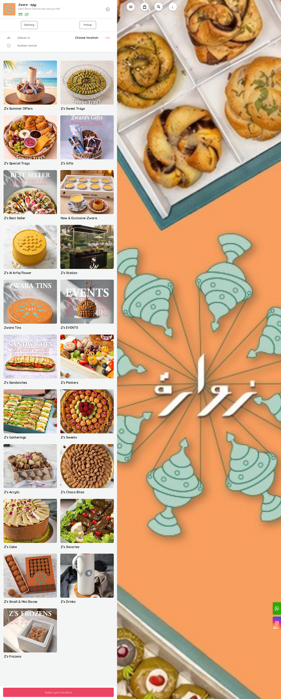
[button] (58, 9)
